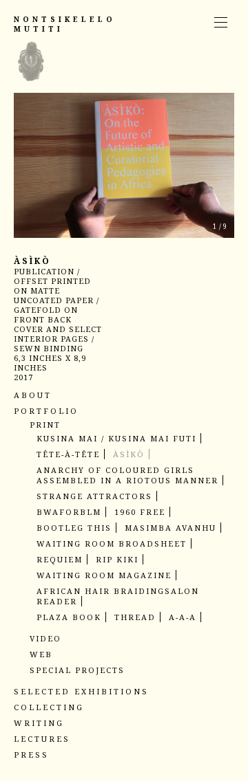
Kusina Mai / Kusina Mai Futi (116, 438)
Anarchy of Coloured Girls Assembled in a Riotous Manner (127, 475)
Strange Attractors (94, 496)
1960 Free (139, 512)
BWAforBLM (69, 512)
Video (45, 638)
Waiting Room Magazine (104, 575)
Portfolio (46, 411)
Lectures (42, 739)
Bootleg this (74, 527)
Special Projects (77, 670)
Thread (135, 617)
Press (31, 754)
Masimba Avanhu (170, 527)
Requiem (60, 559)
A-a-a (182, 617)
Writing (39, 723)
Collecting (49, 707)
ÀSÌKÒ (129, 454)
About (33, 395)
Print (45, 424)
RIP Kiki (117, 559)
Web (41, 654)
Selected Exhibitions (81, 691)
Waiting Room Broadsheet (112, 543)
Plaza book (69, 617)
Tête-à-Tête (68, 454)
